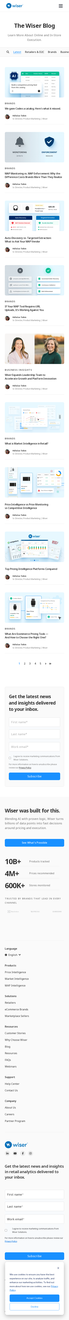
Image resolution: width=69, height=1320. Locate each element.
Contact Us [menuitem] (11, 1090)
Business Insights (18, 369)
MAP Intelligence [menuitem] (15, 985)
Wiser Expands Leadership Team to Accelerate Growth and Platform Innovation (30, 376)
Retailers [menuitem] (10, 1002)
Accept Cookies (34, 1298)
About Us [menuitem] (10, 1107)
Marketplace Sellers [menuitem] (17, 1016)
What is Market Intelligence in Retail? (26, 443)
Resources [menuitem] (11, 1026)
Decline (34, 1306)
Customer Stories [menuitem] (15, 1033)
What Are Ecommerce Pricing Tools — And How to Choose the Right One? (26, 635)
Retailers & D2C (34, 52)
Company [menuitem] (10, 1101)
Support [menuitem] (10, 1077)
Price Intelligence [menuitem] (15, 972)
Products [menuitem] (10, 965)
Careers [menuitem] (9, 1114)
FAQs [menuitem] (8, 1060)
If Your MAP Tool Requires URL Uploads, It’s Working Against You (24, 308)
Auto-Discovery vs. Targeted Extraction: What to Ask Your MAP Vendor (28, 239)
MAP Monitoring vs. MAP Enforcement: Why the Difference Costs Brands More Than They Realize (33, 175)
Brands (52, 52)
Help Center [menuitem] (12, 1084)
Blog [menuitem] (7, 1046)
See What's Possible (34, 842)
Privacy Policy (25, 767)
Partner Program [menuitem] (15, 1121)
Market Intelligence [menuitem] (17, 979)
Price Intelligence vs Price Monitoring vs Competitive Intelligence (26, 506)
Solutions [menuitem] (11, 996)
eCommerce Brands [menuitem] (16, 1009)
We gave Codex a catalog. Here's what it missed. (33, 108)
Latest (17, 52)
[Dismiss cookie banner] (58, 1268)
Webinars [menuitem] (11, 1066)
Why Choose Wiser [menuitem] (16, 1040)
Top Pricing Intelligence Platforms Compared (31, 569)
